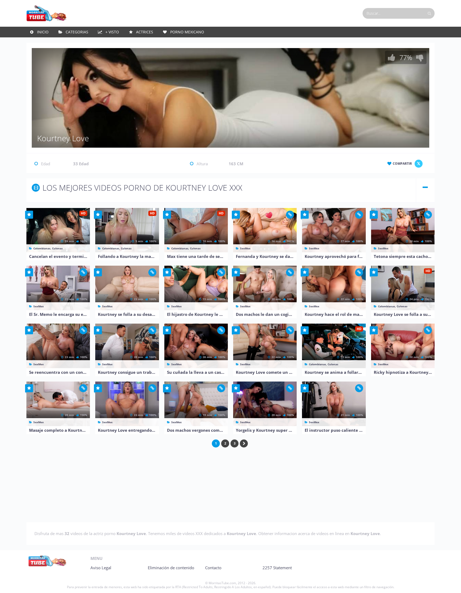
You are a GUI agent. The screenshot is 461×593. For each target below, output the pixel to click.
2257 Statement (277, 567)
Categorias (77, 31)
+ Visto (112, 31)
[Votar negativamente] (420, 57)
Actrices (144, 31)
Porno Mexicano (187, 31)
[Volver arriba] (449, 583)
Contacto (213, 567)
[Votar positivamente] (392, 57)
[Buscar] (429, 13)
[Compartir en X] (419, 164)
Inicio (43, 31)
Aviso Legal (100, 567)
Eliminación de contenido (171, 567)
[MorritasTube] (46, 12)
